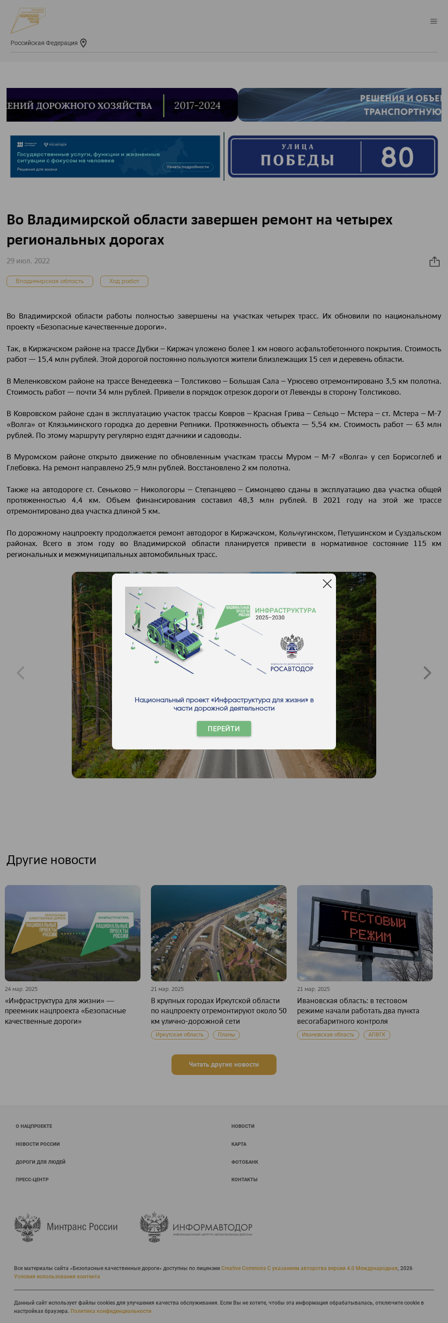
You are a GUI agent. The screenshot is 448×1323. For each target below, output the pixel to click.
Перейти (224, 728)
